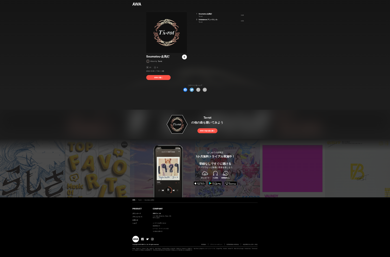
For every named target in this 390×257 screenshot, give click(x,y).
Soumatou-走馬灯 (205, 14)
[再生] (184, 57)
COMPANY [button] (158, 208)
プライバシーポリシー (216, 244)
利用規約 (203, 244)
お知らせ (135, 220)
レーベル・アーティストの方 (161, 228)
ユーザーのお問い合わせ (159, 223)
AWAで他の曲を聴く (207, 131)
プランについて (137, 217)
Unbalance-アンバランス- (208, 19)
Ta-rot (160, 61)
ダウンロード (136, 213)
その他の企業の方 (157, 231)
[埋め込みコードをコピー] (205, 90)
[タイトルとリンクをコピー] (198, 90)
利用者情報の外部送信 (233, 244)
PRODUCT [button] (137, 208)
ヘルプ (134, 223)
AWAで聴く (158, 77)
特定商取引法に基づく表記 (250, 244)
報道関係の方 (156, 226)
